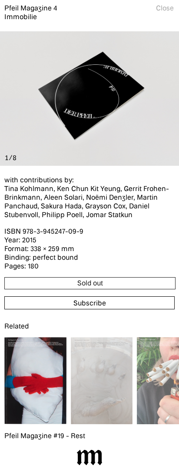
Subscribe (89, 302)
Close (165, 7)
